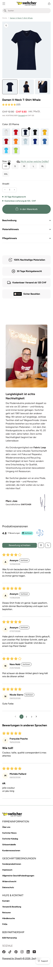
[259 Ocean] (35, 141)
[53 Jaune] (45, 132)
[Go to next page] (37, 717)
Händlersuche (8, 918)
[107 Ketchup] (6, 141)
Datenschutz (8, 887)
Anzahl (5, 183)
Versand (21, 116)
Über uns (6, 827)
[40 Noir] (35, 132)
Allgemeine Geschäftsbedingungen (18, 875)
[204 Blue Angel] (25, 141)
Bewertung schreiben (19, 545)
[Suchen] (5, 10)
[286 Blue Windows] (45, 141)
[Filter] (41, 545)
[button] (4, 3)
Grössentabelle (9, 844)
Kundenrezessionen (11, 850)
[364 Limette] (16, 150)
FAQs (4, 924)
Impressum (7, 870)
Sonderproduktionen (11, 864)
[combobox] (28, 10)
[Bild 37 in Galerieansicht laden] (42, 86)
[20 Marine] (25, 132)
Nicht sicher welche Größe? (35, 161)
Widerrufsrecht (9, 881)
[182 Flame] (16, 141)
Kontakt (6, 901)
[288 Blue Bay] (6, 150)
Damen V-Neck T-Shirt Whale (21, 18)
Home (4, 18)
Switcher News (9, 833)
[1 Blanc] (6, 132)
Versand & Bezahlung (11, 907)
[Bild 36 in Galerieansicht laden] (26, 86)
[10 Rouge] (16, 132)
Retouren (6, 912)
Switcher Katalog (10, 839)
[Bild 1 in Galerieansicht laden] (10, 86)
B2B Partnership (9, 938)
